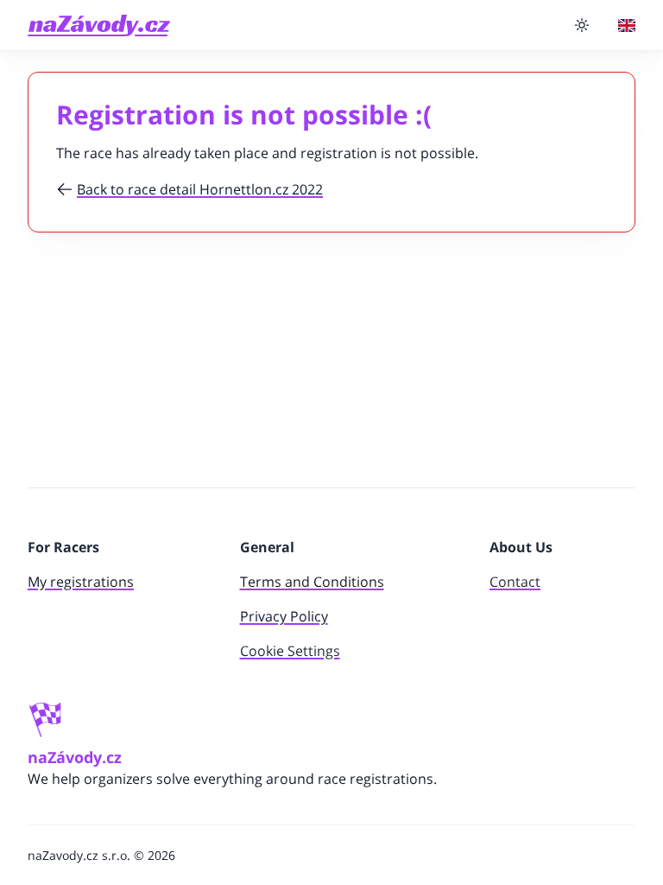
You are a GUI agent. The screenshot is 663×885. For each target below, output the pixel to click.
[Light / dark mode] (581, 25)
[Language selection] (626, 25)
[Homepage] (99, 25)
